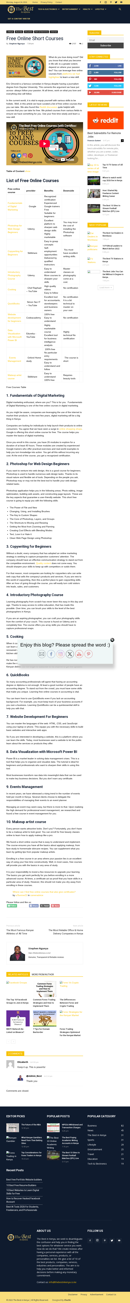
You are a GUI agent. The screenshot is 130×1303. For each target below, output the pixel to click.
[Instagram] (105, 2)
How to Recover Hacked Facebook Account (23, 1200)
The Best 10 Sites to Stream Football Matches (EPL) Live (111, 208)
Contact (58, 2)
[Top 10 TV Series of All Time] (94, 168)
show (27, 171)
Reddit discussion (48, 107)
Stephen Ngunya (17, 43)
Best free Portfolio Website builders (24, 1179)
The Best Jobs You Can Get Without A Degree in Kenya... (113, 274)
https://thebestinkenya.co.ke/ (39, 953)
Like (119, 66)
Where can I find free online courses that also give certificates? (44, 892)
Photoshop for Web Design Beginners (15, 228)
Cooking (12, 289)
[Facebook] (100, 2)
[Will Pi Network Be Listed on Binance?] (18, 1018)
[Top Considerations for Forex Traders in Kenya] (12, 1156)
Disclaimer (73, 1294)
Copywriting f (14, 251)
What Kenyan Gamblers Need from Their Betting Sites (31, 1140)
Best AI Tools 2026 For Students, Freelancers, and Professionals (22, 1208)
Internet (54, 32)
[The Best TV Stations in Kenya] (94, 261)
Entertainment (70, 9)
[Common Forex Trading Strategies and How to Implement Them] (44, 989)
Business (19, 32)
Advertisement (96, 1294)
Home (35, 2)
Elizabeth (22, 1061)
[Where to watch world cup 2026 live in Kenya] (94, 180)
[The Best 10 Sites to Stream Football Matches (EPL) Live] (94, 208)
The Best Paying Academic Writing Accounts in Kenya (70, 1140)
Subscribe (116, 92)
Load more (105, 287)
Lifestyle (99, 9)
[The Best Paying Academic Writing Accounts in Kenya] (53, 1144)
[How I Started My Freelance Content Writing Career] (94, 193)
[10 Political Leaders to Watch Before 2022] (94, 248)
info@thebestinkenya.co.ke (62, 1282)
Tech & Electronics (47, 9)
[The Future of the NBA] (12, 1127)
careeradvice (36, 895)
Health (86, 9)
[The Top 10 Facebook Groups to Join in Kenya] (18, 989)
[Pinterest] (110, 2)
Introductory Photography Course (14, 275)
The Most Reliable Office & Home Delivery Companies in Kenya (66, 932)
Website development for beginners (14, 317)
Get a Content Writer (19, 18)
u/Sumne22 (21, 895)
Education (28, 32)
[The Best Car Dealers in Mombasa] (94, 237)
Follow (117, 72)
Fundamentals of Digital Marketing (15, 206)
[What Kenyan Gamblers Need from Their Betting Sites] (12, 1140)
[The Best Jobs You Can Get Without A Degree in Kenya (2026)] (94, 274)
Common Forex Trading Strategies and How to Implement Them (44, 1002)
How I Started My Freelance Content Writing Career (111, 193)
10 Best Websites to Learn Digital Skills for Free (22, 1192)
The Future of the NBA (31, 1125)
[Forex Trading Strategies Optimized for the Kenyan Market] (71, 1018)
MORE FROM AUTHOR (43, 974)
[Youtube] (121, 2)
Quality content (43, 563)
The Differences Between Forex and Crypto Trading (69, 1002)
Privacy (84, 1294)
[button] (120, 9)
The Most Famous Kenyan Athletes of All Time (20, 932)
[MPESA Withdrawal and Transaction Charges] (53, 1127)
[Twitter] (116, 2)
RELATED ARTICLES (18, 974)
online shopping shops (70, 429)
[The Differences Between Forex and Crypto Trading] (71, 989)
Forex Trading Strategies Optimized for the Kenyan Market (70, 1032)
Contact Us (111, 1294)
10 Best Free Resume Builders (21, 1185)
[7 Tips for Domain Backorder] (44, 1018)
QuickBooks (14, 303)
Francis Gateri (94, 140)
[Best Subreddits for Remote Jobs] (106, 120)
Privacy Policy (46, 2)
